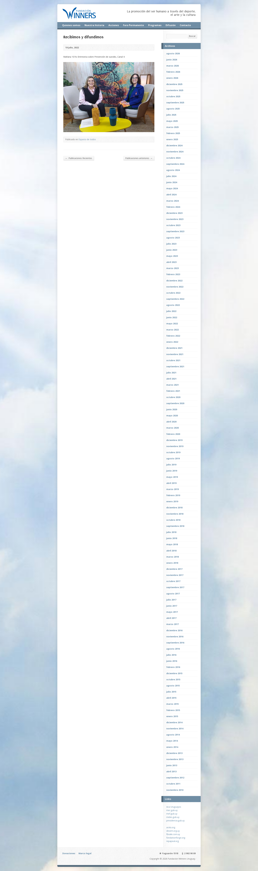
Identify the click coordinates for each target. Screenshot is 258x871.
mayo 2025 (172, 121)
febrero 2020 (173, 434)
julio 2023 (171, 243)
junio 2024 (171, 182)
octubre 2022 (173, 292)
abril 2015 (171, 697)
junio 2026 (171, 59)
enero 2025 (172, 139)
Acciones (113, 25)
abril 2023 (171, 262)
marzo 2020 (172, 427)
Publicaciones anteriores (138, 158)
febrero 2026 (173, 71)
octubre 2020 (173, 397)
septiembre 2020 (175, 403)
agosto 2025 (173, 108)
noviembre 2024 (174, 151)
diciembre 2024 (174, 145)
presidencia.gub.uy (175, 820)
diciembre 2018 (174, 507)
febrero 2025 (173, 133)
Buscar (192, 36)
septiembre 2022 (175, 298)
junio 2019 (171, 470)
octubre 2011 (173, 783)
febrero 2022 (173, 335)
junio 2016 (171, 661)
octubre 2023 (173, 225)
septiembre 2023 (175, 231)
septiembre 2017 (175, 587)
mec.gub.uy (172, 810)
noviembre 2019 (174, 446)
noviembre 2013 (174, 759)
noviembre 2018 (174, 513)
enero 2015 (172, 716)
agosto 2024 (173, 170)
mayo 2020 (172, 415)
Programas (154, 25)
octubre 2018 (173, 519)
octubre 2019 (173, 452)
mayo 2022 (172, 323)
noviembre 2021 (174, 354)
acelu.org (170, 827)
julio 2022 (171, 311)
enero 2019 (172, 501)
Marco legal (85, 853)
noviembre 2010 (174, 790)
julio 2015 (171, 691)
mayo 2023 (172, 256)
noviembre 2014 (174, 728)
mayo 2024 (172, 188)
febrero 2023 (173, 274)
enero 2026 (172, 77)
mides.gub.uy (172, 817)
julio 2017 (171, 599)
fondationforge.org (175, 837)
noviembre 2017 (174, 575)
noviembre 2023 (174, 219)
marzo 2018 (172, 556)
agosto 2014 (173, 734)
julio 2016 (171, 654)
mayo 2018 (172, 544)
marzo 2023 (172, 268)
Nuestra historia (94, 25)
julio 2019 (171, 464)
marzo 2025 (172, 127)
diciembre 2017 (174, 569)
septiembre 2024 (175, 164)
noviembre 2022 (174, 286)
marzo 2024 (172, 200)
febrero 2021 (173, 390)
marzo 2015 (172, 703)
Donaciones (68, 853)
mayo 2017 (172, 611)
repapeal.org (172, 841)
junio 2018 (171, 538)
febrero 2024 (173, 206)
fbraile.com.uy (173, 834)
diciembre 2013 (174, 753)
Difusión (171, 25)
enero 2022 (172, 341)
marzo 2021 (172, 384)
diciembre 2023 (174, 213)
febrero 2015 (173, 710)
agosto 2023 (173, 237)
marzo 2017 (172, 624)
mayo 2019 (172, 477)
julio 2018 (171, 532)
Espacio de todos (87, 139)
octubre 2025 (173, 96)
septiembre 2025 (175, 102)
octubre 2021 (173, 360)
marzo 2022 (172, 329)
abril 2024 (171, 194)
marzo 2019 (172, 489)
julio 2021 (171, 372)
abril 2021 (171, 378)
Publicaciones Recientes (78, 158)
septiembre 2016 (175, 642)
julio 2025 (171, 114)
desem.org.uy (173, 830)
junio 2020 (171, 409)
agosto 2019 (173, 458)
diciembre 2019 (174, 440)
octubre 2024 (173, 157)
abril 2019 (171, 483)
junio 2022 (171, 317)
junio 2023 (171, 249)
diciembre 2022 (174, 280)
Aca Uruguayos (173, 806)
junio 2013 (171, 765)
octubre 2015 (173, 679)
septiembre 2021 (175, 366)
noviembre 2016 (174, 636)
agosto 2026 (173, 53)
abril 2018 (171, 550)
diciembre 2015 (174, 673)
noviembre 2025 (174, 90)
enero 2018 (172, 562)
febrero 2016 (173, 667)
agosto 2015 (173, 685)
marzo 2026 (172, 65)
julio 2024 (171, 176)
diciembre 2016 (174, 630)
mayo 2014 (172, 740)
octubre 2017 (173, 581)
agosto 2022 (173, 305)
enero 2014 (172, 747)
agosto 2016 (173, 648)
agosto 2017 (173, 593)
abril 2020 (171, 421)
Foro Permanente (133, 25)
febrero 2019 (173, 495)
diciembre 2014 (174, 722)
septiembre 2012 (175, 777)
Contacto (185, 25)
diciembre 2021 (174, 348)
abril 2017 (171, 618)
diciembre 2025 (174, 84)
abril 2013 (171, 771)
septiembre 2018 (175, 526)
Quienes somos (71, 25)
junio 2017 (171, 605)
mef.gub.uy (171, 813)
